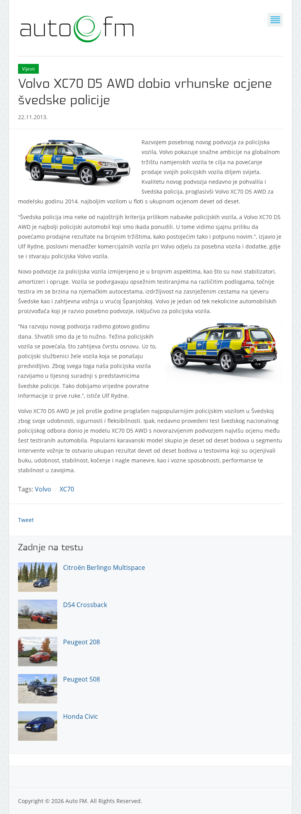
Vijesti (28, 68)
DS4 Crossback (85, 604)
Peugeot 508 (81, 679)
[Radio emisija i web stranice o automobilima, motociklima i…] (77, 27)
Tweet (26, 520)
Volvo (43, 489)
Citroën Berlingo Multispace (104, 567)
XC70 (67, 489)
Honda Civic (80, 716)
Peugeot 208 (81, 642)
